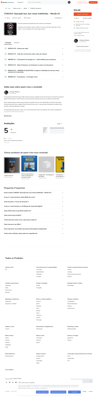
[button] (32, 48)
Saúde (37, 363)
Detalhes (16, 43)
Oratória (69, 276)
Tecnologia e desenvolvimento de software (79, 354)
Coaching (69, 272)
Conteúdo (8, 43)
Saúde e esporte (41, 354)
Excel (68, 356)
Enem (37, 308)
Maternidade (70, 285)
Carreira (69, 269)
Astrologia (39, 269)
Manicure (7, 342)
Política (38, 317)
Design (38, 285)
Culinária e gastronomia (11, 283)
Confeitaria (8, 285)
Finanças (69, 306)
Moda (6, 347)
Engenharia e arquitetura (12, 299)
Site (68, 360)
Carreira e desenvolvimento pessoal (77, 267)
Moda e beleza (9, 335)
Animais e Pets (9, 267)
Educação (38, 306)
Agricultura (70, 338)
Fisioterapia (39, 360)
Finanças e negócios (73, 299)
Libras (37, 313)
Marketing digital (71, 329)
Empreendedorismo (72, 303)
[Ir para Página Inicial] (8, 2)
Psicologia (38, 320)
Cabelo (7, 338)
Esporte (38, 358)
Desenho (38, 340)
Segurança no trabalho (10, 303)
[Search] (69, 2)
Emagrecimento (40, 356)
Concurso (38, 301)
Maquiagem (8, 345)
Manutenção (39, 329)
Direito (38, 303)
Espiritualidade (40, 272)
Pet (6, 269)
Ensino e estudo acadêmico (43, 299)
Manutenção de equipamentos (44, 326)
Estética (7, 340)
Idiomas (38, 310)
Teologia (38, 276)
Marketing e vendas (72, 326)
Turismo (7, 329)
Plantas (69, 340)
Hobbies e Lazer (9, 326)
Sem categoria (9, 369)
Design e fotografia (41, 283)
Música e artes (40, 335)
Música (38, 342)
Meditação (39, 274)
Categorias (20, 2)
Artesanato (39, 338)
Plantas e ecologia (72, 335)
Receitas (7, 292)
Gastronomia (8, 290)
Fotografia (39, 288)
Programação (70, 358)
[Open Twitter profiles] (10, 382)
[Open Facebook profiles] (6, 382)
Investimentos (71, 308)
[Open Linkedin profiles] (13, 382)
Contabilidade (70, 301)
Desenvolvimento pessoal (74, 274)
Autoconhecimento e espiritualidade (46, 267)
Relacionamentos (10, 354)
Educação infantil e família (74, 283)
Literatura (38, 315)
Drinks (6, 288)
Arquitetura (8, 301)
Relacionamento (9, 356)
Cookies (91, 391)
